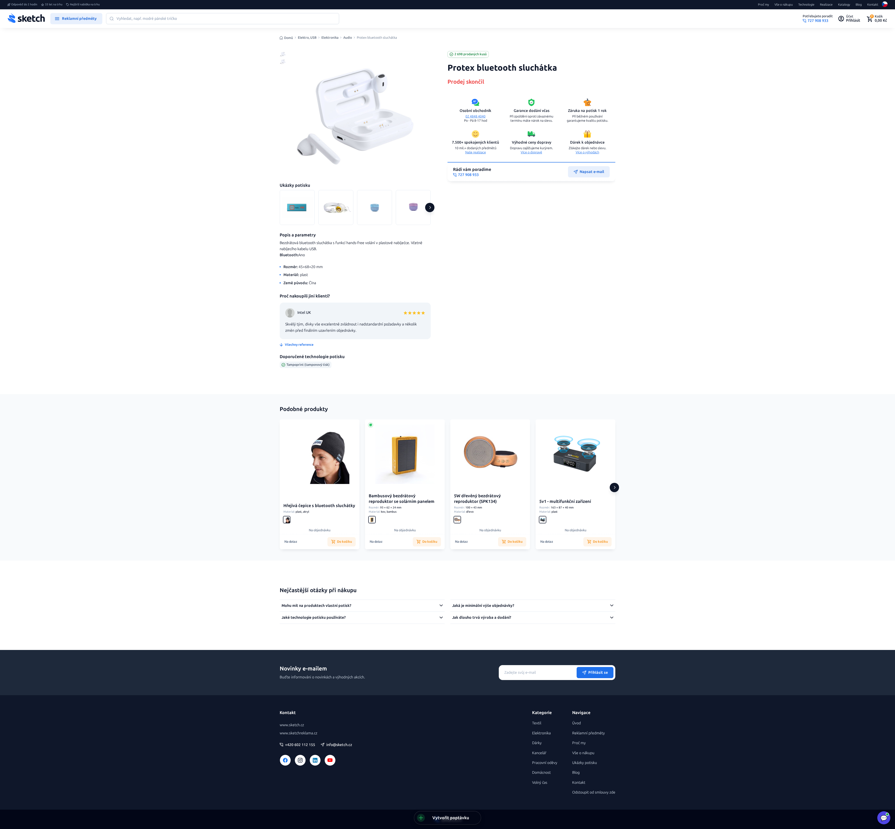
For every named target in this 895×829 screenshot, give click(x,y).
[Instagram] (300, 760)
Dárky (537, 743)
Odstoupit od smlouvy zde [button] (593, 792)
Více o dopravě (531, 152)
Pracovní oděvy (544, 762)
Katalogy (844, 4)
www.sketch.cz (292, 725)
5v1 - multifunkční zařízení (565, 501)
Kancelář (539, 753)
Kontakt (872, 4)
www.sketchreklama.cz (298, 733)
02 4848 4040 (475, 116)
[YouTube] (330, 760)
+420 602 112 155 (300, 745)
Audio (347, 38)
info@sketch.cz (339, 745)
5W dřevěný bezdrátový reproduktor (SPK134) (477, 498)
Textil (536, 723)
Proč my (763, 4)
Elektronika (329, 38)
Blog (859, 4)
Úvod (576, 723)
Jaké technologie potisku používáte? (314, 617)
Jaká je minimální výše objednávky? (483, 605)
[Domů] (26, 18)
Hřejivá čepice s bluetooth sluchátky (319, 505)
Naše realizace (475, 152)
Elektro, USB (307, 38)
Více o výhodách (587, 152)
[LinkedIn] (315, 760)
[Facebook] (285, 760)
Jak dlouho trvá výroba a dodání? (481, 617)
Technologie (806, 4)
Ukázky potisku (584, 762)
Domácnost (541, 772)
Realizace (826, 4)
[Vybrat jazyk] (885, 4)
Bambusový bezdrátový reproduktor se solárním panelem (401, 498)
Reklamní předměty (588, 733)
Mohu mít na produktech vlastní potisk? (316, 605)
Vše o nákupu (784, 4)
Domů (288, 38)
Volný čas (539, 782)
